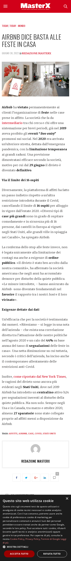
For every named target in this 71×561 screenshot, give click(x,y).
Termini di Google (50, 539)
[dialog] (35, 528)
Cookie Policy (17, 539)
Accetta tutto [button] (19, 553)
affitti (13, 433)
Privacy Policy (32, 539)
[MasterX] (35, 6)
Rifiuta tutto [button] (52, 553)
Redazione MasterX (36, 53)
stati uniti (49, 433)
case (31, 433)
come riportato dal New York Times (39, 376)
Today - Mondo (17, 26)
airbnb (23, 433)
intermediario (12, 123)
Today (5, 26)
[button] (35, 547)
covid (38, 433)
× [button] (67, 498)
